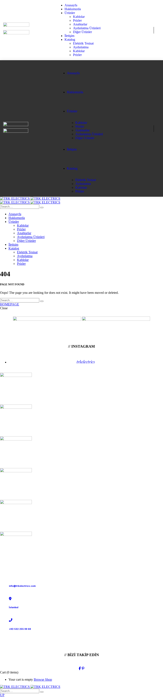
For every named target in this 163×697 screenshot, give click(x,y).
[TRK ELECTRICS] (30, 198)
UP (2, 695)
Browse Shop (43, 679)
